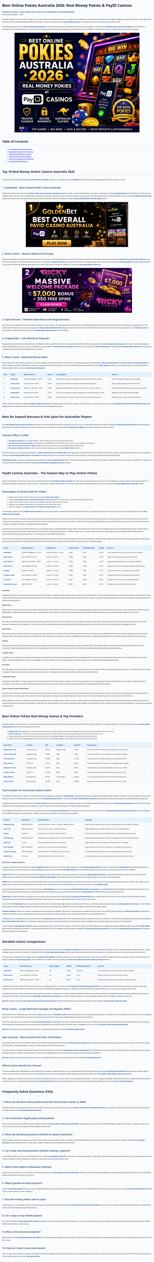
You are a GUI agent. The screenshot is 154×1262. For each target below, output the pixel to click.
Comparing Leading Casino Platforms (21, 159)
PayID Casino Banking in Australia (20, 154)
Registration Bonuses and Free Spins (21, 152)
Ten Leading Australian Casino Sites (20, 149)
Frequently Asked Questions (18, 161)
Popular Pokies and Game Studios (20, 157)
